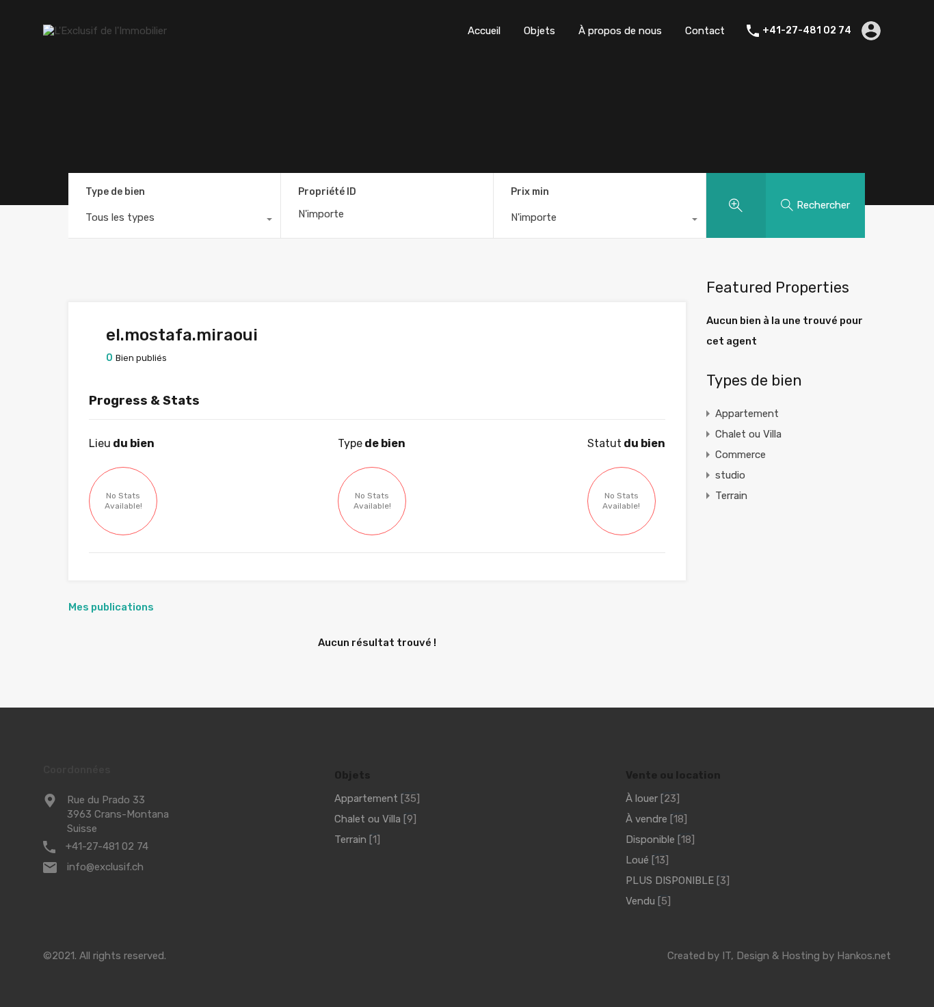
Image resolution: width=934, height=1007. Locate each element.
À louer (642, 798)
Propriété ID (327, 192)
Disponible (650, 839)
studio (730, 475)
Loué (637, 860)
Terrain (731, 495)
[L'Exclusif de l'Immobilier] (105, 31)
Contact (705, 31)
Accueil (484, 31)
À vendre (646, 819)
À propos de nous (620, 31)
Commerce (740, 454)
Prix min (530, 192)
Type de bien (115, 192)
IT (726, 956)
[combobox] (174, 220)
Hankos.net (864, 956)
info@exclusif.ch (105, 867)
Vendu (640, 901)
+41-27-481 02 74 (806, 30)
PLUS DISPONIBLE (670, 880)
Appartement (747, 413)
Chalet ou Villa (748, 434)
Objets (539, 31)
